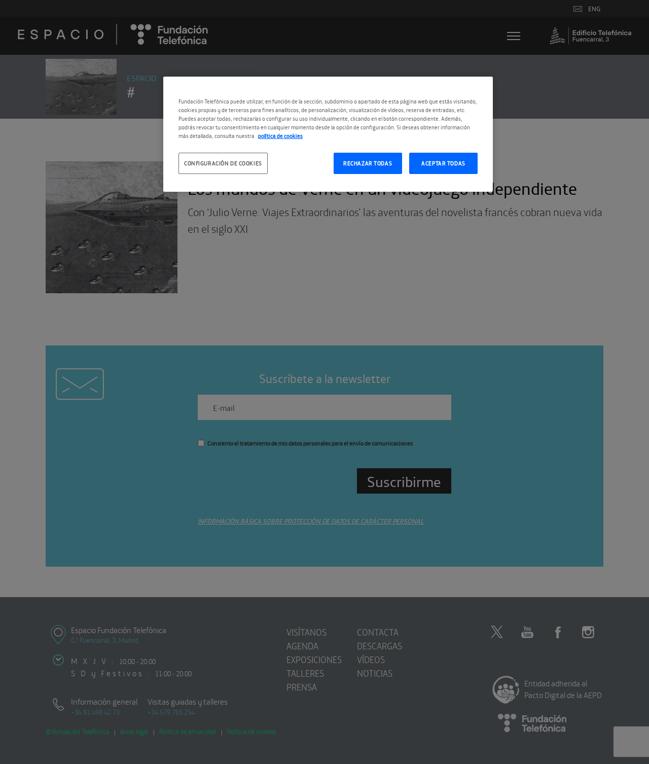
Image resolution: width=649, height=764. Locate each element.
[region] (328, 134)
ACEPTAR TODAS (443, 162)
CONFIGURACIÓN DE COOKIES (223, 162)
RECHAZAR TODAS (367, 162)
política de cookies (280, 135)
